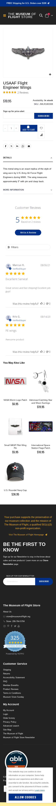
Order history (9, 718)
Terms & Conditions (12, 693)
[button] (41, 15)
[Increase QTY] (16, 128)
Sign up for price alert (13, 111)
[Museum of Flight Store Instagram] (4, 626)
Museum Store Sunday (13, 697)
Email (28, 146)
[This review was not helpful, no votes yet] (47, 304)
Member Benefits (11, 685)
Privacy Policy (9, 722)
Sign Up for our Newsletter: (20, 576)
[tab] (28, 158)
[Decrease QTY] (5, 128)
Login (5, 714)
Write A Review (28, 232)
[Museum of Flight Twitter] (15, 626)
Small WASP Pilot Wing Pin (15, 446)
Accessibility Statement (14, 677)
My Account (8, 710)
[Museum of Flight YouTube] (18, 626)
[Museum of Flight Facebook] (11, 626)
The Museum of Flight (13, 733)
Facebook (5, 146)
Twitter (11, 146)
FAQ (5, 681)
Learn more (39, 790)
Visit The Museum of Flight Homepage (27, 535)
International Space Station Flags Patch (40, 446)
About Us (7, 612)
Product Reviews (11, 689)
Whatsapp (23, 146)
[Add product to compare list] (41, 135)
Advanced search (11, 726)
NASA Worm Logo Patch (15, 400)
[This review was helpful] (41, 304)
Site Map (7, 730)
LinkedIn (17, 146)
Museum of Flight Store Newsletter (19, 737)
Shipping (7, 670)
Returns (6, 673)
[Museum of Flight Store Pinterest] (8, 626)
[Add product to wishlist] (41, 128)
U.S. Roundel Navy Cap (15, 490)
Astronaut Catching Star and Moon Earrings (40, 401)
